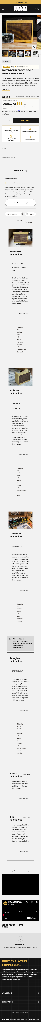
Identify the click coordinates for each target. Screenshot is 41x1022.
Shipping (19, 96)
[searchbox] (12, 214)
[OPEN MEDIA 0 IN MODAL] (33, 47)
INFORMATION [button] (7, 1002)
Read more (16, 303)
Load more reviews (20, 871)
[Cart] (38, 9)
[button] (3, 8)
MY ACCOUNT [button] (7, 993)
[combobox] (26, 222)
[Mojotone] (15, 963)
